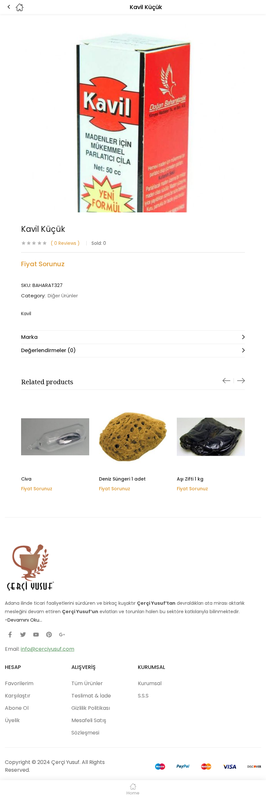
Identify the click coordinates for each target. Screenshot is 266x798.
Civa (26, 479)
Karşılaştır (17, 695)
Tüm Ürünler (87, 683)
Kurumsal (150, 683)
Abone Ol (17, 708)
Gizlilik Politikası (90, 708)
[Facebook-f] (10, 634)
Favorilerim (19, 683)
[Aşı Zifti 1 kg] (211, 437)
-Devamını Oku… (23, 620)
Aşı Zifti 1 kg (190, 479)
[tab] (133, 337)
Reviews (65, 243)
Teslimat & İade (91, 695)
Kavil (26, 313)
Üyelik (12, 720)
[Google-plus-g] (62, 634)
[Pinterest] (49, 634)
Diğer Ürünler (63, 295)
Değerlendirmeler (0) (48, 350)
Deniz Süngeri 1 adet (122, 479)
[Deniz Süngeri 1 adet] (133, 437)
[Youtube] (36, 634)
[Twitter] (23, 634)
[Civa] (55, 437)
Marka (29, 337)
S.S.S (143, 695)
